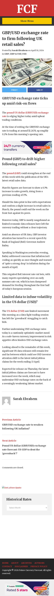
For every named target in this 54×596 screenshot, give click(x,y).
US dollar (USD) (15, 311)
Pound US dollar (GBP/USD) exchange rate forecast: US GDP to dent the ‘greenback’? (24, 447)
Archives (26, 563)
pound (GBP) (14, 173)
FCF (27, 9)
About (14, 563)
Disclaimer (21, 566)
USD (24, 54)
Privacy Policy (38, 566)
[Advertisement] (23, 536)
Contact (7, 566)
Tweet (14, 90)
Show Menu (27, 21)
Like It (40, 90)
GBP (6, 54)
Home (5, 563)
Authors (39, 563)
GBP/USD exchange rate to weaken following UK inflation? (22, 424)
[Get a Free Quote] (11, 487)
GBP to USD (15, 54)
